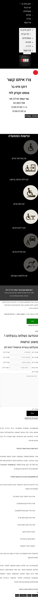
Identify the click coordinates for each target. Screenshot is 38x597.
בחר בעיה (35, 367)
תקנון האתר (21, 314)
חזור (36, 331)
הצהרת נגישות (33, 589)
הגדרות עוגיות (33, 325)
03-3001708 (19, 103)
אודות (28, 42)
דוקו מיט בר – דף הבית (25, 32)
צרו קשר (27, 22)
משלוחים (26, 38)
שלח (32, 413)
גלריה (28, 46)
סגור (32, 321)
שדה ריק (35, 352)
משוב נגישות (23, 589)
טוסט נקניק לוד (19, 93)
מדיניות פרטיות (9, 314)
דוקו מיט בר (19, 86)
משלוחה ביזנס (13, 296)
